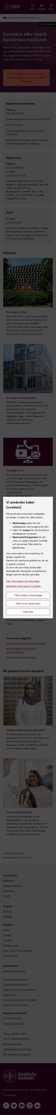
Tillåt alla (28, 611)
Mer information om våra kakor (23, 581)
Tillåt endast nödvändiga (28, 595)
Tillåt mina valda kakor (28, 603)
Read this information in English (23, 586)
